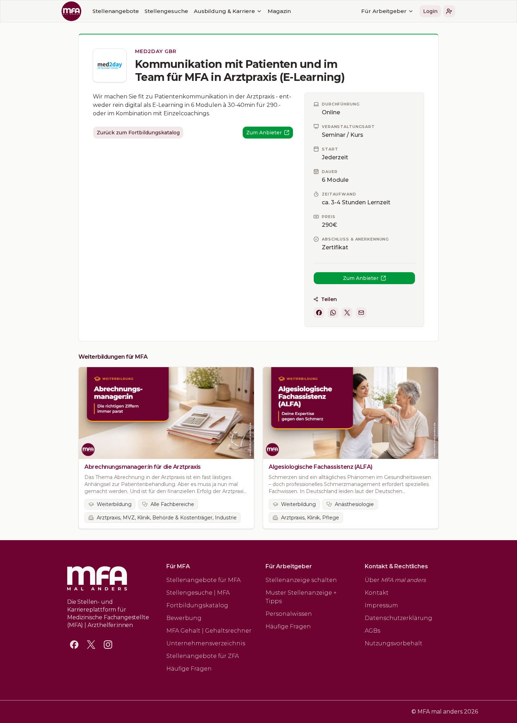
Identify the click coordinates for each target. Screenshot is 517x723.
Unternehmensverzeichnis (205, 643)
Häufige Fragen (189, 668)
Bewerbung (184, 618)
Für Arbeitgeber (384, 11)
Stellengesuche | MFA (198, 592)
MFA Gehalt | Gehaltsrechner (208, 630)
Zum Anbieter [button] (360, 278)
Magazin (279, 11)
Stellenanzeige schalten (301, 580)
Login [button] (430, 11)
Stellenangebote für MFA (203, 580)
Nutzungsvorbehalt (393, 643)
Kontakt (377, 592)
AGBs (372, 630)
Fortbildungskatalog (197, 605)
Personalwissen (289, 613)
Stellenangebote (115, 11)
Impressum (381, 605)
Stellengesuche (166, 11)
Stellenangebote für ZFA (202, 656)
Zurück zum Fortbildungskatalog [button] (138, 132)
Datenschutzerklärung (398, 618)
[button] (449, 11)
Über (395, 580)
